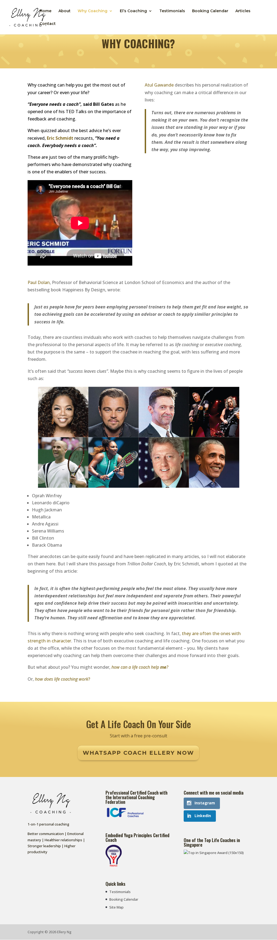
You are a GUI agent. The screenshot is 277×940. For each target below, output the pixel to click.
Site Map (116, 907)
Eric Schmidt (60, 138)
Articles (242, 11)
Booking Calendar (210, 11)
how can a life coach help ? (139, 667)
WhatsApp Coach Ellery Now (138, 753)
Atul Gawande (159, 85)
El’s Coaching (133, 11)
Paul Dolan (39, 282)
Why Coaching (92, 11)
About (64, 11)
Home (45, 11)
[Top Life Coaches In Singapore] (214, 852)
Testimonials (172, 11)
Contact (47, 24)
